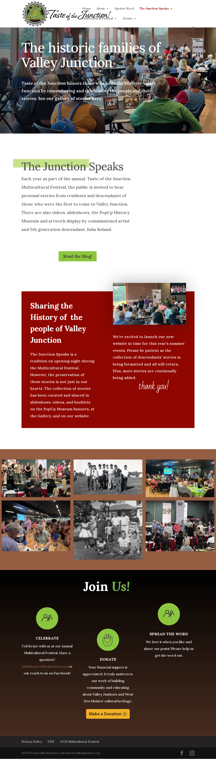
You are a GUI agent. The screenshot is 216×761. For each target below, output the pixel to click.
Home (86, 8)
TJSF (51, 741)
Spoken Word (124, 8)
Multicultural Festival (97, 18)
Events (127, 18)
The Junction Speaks (154, 8)
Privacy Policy (32, 741)
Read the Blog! (77, 256)
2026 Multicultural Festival (79, 741)
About (100, 8)
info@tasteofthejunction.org (45, 666)
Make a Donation (105, 713)
